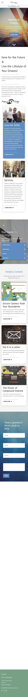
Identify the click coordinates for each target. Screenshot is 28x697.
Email (4, 442)
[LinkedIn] (6, 691)
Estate (5, 253)
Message (5, 462)
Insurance (5, 258)
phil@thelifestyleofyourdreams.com (10, 688)
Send (6, 475)
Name (4, 431)
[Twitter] (4, 691)
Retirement (6, 249)
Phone (4, 452)
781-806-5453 (8, 677)
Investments (6, 245)
